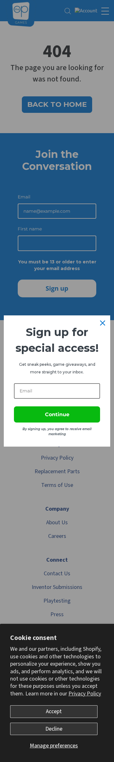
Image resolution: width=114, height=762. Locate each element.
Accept (54, 711)
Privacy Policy (84, 694)
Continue (57, 414)
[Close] (102, 323)
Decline (53, 729)
